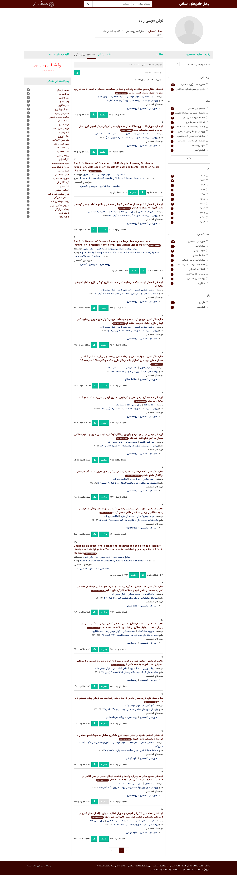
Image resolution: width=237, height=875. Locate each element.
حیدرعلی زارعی (124, 290)
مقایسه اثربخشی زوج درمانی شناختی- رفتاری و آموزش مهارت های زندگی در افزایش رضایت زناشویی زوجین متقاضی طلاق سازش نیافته (121, 510)
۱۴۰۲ (188, 185)
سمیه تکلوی (113, 211)
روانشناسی (105, 186)
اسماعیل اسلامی (147, 742)
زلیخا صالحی (148, 479)
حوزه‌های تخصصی (148, 108)
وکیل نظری (102, 96)
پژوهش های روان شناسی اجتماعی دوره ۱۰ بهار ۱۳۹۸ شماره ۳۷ (130, 709)
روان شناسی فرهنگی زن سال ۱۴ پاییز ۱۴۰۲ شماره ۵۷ (134, 371)
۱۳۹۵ (188, 213)
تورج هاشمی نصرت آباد (97, 742)
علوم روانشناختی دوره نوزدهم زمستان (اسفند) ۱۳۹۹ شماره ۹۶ (130, 635)
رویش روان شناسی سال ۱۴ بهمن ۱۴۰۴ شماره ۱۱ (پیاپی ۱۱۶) (132, 137)
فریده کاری (64, 213)
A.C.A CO (31, 866)
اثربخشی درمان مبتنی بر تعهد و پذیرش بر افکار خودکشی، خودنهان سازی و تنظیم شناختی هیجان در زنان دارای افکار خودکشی (118, 436)
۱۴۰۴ (188, 176)
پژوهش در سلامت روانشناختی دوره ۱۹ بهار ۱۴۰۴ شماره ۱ (132, 100)
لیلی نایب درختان (146, 211)
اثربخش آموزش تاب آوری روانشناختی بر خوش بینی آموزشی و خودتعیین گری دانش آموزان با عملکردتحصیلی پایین (121, 128)
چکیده (103, 115)
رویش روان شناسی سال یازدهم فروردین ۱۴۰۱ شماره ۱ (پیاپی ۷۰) (129, 408)
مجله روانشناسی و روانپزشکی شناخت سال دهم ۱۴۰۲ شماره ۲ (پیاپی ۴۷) (125, 293)
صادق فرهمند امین (121, 557)
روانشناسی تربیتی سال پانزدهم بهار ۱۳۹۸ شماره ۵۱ (135, 824)
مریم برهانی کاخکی (145, 516)
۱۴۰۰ (188, 194)
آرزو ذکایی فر (148, 705)
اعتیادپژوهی (188, 150)
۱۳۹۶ (188, 208)
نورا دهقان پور (148, 96)
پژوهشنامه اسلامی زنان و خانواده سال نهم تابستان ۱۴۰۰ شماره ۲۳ (128, 520)
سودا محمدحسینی (145, 133)
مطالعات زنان (48, 70)
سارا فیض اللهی (147, 367)
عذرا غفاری (130, 133)
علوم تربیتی (38, 65)
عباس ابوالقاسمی (120, 668)
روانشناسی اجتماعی (188, 278)
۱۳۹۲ (188, 222)
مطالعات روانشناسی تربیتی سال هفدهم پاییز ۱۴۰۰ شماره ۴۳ (131, 598)
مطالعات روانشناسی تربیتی (188, 117)
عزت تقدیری (148, 594)
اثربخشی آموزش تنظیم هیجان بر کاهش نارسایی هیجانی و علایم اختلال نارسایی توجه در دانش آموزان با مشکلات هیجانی (119, 206)
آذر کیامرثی (100, 133)
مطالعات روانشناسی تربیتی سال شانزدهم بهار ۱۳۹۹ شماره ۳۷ (130, 750)
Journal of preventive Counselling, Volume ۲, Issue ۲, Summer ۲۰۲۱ (113, 561)
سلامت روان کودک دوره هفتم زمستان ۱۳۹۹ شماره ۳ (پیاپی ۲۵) (129, 672)
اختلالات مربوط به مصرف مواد (188, 265)
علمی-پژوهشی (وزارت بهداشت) (188, 89)
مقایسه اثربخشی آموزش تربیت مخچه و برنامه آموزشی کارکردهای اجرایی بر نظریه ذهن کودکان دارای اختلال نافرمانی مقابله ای (119, 321)
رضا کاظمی (101, 249)
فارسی (188, 302)
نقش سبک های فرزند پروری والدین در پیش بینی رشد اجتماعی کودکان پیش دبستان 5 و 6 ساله (119, 700)
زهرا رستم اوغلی (61, 209)
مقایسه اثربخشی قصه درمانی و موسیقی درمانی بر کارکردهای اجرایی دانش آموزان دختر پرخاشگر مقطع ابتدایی (120, 473)
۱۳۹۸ (188, 204)
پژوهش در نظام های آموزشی (188, 131)
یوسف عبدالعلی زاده (60, 201)
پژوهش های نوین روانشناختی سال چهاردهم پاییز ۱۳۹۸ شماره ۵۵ (128, 787)
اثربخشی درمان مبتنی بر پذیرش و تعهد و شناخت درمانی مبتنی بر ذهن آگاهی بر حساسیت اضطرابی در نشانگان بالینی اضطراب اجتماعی (122, 778)
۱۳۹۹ (188, 199)
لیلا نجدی (149, 783)
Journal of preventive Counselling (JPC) (188, 127)
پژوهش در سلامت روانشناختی (188, 141)
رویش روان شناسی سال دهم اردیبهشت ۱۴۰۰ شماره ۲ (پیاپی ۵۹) (129, 446)
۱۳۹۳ (188, 217)
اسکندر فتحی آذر (61, 197)
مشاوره (188, 283)
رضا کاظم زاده (116, 96)
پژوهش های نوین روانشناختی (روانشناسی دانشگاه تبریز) (188, 113)
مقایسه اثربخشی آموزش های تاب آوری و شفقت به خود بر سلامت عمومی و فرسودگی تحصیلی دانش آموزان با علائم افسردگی (120, 663)
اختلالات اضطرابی (188, 269)
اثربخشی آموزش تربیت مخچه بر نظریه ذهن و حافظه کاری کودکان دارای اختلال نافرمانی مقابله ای (119, 284)
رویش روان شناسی (188, 108)
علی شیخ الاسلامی (96, 211)
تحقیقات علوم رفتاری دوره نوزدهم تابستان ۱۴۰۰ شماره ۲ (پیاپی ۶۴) (127, 483)
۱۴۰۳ (188, 180)
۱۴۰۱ (188, 190)
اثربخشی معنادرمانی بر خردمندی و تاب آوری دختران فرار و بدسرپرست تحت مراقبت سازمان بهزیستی (121, 399)
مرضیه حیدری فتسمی (144, 290)
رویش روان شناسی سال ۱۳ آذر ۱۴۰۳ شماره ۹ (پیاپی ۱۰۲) (132, 215)
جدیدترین (91, 54)
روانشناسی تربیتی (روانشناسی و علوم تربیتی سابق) (188, 136)
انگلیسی (188, 307)
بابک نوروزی (148, 668)
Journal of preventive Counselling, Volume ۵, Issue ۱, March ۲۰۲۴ (112, 178)
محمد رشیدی (119, 174)
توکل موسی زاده (131, 96)
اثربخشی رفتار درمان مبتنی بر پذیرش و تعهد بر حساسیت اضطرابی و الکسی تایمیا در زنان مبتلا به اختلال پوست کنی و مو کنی (118, 91)
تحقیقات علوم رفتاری (188, 122)
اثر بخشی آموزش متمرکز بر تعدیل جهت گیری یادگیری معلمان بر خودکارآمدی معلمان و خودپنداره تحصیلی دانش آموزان (120, 737)
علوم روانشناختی (188, 145)
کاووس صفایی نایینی (144, 821)
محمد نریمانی (131, 367)
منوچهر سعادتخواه (146, 631)
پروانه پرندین (131, 249)
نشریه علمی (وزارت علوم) (188, 84)
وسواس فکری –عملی (188, 274)
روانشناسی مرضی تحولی (188, 260)
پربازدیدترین (79, 54)
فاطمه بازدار (64, 217)
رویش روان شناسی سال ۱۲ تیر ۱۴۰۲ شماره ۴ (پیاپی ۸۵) (133, 330)
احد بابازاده (149, 405)
